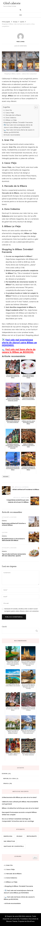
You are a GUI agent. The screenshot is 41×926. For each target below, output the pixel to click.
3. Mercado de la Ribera (12, 115)
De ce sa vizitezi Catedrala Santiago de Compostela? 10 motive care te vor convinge (18, 820)
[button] (35, 107)
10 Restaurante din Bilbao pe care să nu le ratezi (19, 797)
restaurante (32, 836)
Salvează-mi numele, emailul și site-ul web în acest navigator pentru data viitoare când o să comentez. (21, 610)
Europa (5, 773)
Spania (4, 520)
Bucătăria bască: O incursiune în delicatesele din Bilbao (13, 539)
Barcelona (8, 836)
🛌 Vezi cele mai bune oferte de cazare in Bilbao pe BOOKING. (19, 131)
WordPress (30, 921)
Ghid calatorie (11, 3)
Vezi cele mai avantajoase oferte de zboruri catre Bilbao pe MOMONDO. (19, 343)
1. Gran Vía (8, 110)
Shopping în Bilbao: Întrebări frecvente (18, 122)
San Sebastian (9, 841)
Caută (4, 627)
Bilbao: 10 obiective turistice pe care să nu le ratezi (20, 808)
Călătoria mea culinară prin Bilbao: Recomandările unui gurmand (20, 803)
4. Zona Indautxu (10, 117)
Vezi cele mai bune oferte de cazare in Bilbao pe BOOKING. (18, 350)
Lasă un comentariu (20, 46)
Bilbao (5, 476)
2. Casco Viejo (9, 113)
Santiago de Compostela (14, 846)
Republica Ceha (9, 778)
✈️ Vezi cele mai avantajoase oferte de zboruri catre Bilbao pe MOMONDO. (18, 126)
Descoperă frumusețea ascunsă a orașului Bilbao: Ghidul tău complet (19, 813)
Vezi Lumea (20, 41)
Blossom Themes (11, 921)
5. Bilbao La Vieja (10, 120)
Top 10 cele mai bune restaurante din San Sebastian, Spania (14, 555)
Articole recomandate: (12, 135)
